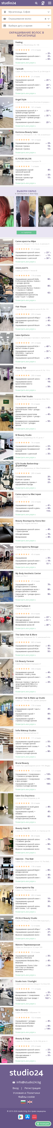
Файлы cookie (26, 1096)
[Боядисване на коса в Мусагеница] (23, 1101)
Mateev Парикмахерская (27, 945)
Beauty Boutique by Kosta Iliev (30, 521)
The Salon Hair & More (26, 635)
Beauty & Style (22, 1039)
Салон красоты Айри (25, 241)
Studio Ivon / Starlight (26, 981)
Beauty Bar (20, 368)
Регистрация (32, 1088)
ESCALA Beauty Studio (26, 918)
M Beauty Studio (23, 435)
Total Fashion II (22, 606)
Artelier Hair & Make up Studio (30, 698)
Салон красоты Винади (26, 547)
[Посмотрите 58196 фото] (26, 212)
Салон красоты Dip (24, 887)
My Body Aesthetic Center (28, 573)
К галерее (27, 232)
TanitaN (19, 69)
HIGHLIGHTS (21, 268)
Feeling (18, 42)
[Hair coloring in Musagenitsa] (29, 1101)
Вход (16, 1088)
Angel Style (20, 99)
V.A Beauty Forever (24, 661)
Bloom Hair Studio (24, 396)
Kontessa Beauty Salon (26, 132)
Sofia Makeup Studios (25, 730)
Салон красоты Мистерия (28, 494)
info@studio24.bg (29, 1082)
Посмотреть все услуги (24, 63)
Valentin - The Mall (24, 859)
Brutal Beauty (22, 763)
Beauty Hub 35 (22, 828)
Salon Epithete (22, 335)
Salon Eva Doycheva (24, 796)
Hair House (20, 307)
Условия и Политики (26, 1093)
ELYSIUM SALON (23, 159)
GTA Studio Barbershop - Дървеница (27, 465)
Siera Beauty (21, 1010)
